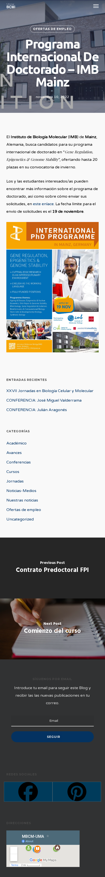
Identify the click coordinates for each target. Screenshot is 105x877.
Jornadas (15, 481)
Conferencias (18, 462)
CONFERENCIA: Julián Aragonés (36, 409)
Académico (16, 443)
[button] (96, 5)
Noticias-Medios (21, 490)
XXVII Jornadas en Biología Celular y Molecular (50, 390)
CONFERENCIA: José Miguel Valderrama (44, 400)
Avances (14, 452)
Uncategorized (20, 519)
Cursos (12, 471)
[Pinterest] (76, 792)
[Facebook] (28, 792)
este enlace (43, 204)
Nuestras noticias (22, 500)
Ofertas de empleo (52, 29)
